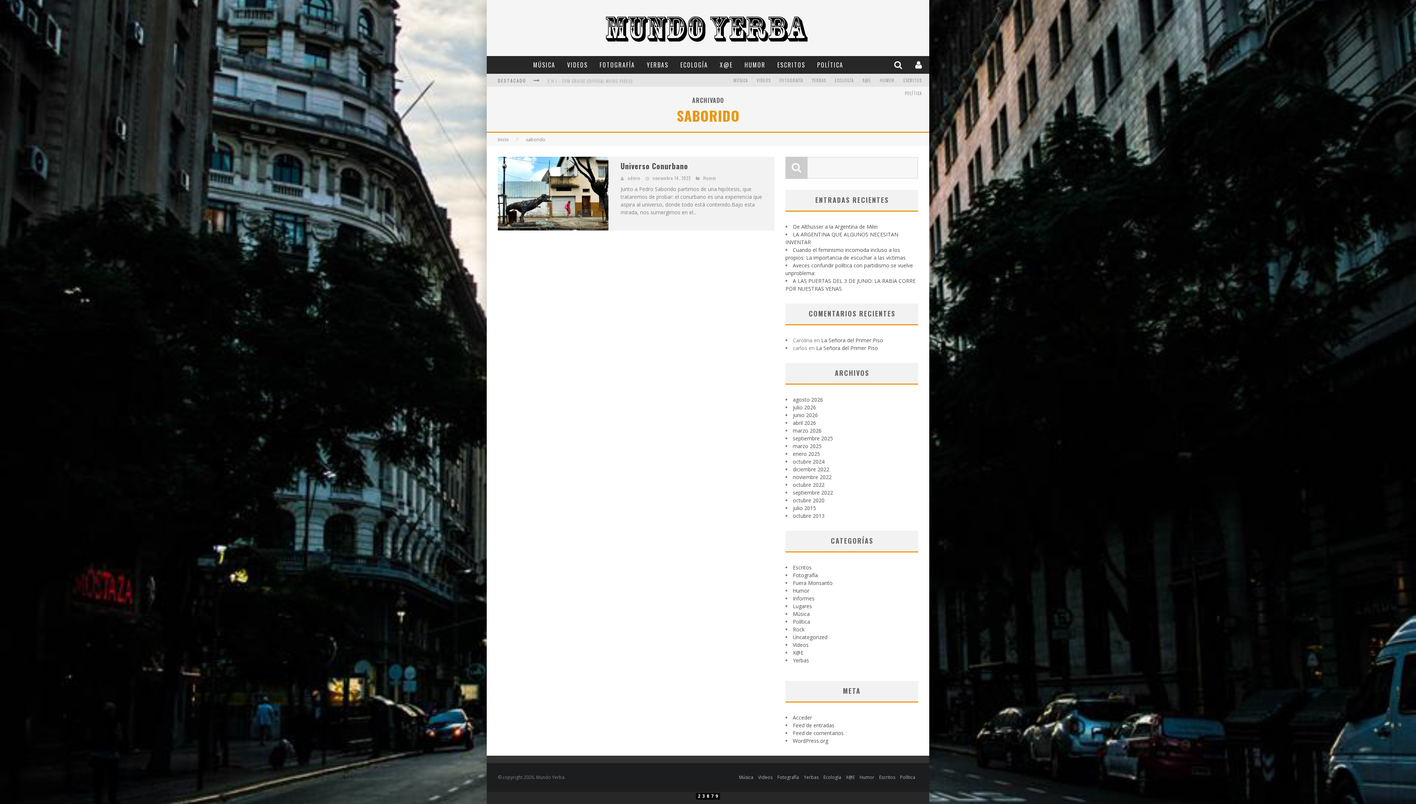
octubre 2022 (809, 484)
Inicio (503, 139)
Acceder (802, 717)
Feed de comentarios (818, 733)
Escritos (791, 64)
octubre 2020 (809, 500)
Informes (804, 598)
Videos (577, 64)
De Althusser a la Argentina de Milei (835, 226)
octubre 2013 (809, 515)
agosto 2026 (808, 399)
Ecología (694, 64)
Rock (799, 629)
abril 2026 (804, 422)
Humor (755, 64)
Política (830, 64)
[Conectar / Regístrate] (919, 64)
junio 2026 (805, 415)
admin (634, 178)
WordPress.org (810, 740)
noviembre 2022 (812, 477)
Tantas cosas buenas (569, 81)
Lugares (802, 606)
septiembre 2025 (813, 438)
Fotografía (617, 64)
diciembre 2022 (811, 469)
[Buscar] (899, 64)
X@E (726, 64)
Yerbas (658, 64)
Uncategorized (810, 637)
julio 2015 (804, 508)
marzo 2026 (807, 430)
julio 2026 (804, 407)
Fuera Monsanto (813, 582)
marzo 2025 (807, 446)
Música (544, 64)
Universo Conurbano (654, 165)
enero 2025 (806, 453)
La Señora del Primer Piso (852, 340)
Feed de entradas (813, 725)
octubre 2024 (809, 461)
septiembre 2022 (813, 492)
